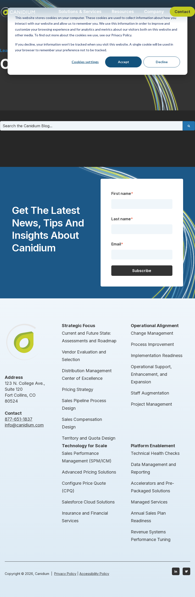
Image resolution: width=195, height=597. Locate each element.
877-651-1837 (18, 419)
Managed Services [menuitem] (149, 501)
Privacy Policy (65, 574)
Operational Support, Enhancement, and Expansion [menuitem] (151, 374)
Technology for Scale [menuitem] (84, 445)
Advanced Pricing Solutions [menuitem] (89, 472)
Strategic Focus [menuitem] (78, 325)
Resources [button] (123, 11)
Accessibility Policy (94, 574)
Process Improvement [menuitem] (152, 344)
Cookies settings (85, 62)
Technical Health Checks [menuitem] (155, 453)
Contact (182, 11)
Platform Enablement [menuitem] (153, 445)
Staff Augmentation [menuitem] (150, 392)
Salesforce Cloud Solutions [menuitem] (88, 501)
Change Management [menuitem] (152, 333)
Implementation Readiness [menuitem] (156, 355)
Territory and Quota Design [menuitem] (88, 438)
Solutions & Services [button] (80, 11)
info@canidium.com (24, 425)
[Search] (189, 126)
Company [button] (154, 11)
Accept (123, 62)
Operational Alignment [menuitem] (155, 325)
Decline (162, 62)
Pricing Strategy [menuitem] (77, 389)
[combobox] (91, 126)
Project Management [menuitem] (151, 404)
